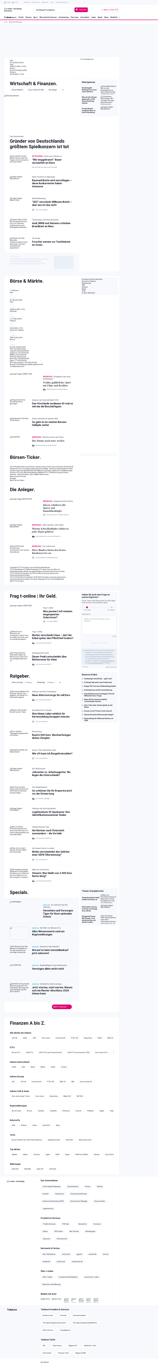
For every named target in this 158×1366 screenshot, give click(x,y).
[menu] (61, 10)
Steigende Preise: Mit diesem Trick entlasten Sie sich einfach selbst (89, 919)
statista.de (61, 1261)
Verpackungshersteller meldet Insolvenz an (91, 898)
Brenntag (13, 359)
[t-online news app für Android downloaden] (56, 1300)
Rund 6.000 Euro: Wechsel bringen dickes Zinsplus (51, 736)
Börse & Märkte (17, 90)
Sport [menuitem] (35, 17)
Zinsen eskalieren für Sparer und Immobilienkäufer (54, 508)
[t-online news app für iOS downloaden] (45, 1300)
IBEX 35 (110, 1038)
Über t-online (47, 1277)
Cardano (41, 1111)
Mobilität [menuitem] (113, 17)
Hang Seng (88, 1038)
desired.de (92, 1254)
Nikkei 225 (67, 1096)
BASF (58, 1154)
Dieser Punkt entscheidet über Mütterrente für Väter (49, 658)
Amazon (37, 1154)
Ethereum (66, 1111)
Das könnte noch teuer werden (48, 440)
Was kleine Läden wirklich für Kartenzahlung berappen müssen (51, 715)
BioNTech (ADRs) (81, 1154)
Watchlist (69, 1140)
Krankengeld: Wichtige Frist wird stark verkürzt (89, 90)
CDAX (25, 1038)
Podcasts (97, 1224)
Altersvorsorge (17, 682)
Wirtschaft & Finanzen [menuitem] (48, 17)
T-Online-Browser (49, 1224)
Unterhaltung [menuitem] (64, 17)
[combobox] (54, 10)
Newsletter (82, 1224)
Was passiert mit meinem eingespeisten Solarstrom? (57, 614)
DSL (44, 1346)
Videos (45, 1231)
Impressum (59, 1194)
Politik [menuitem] (21, 17)
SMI (72, 1082)
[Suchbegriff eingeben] (54, 10)
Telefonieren (57, 1346)
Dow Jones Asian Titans (21, 1096)
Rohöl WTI (46, 1125)
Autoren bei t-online (91, 1277)
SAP (83, 285)
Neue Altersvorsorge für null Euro (51, 695)
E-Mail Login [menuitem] (108, 10)
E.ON (83, 291)
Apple (48, 1154)
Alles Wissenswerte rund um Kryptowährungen (48, 933)
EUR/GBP (27, 1169)
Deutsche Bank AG (112, 1154)
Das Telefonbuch (49, 1254)
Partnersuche (62, 1239)
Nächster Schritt (99, 643)
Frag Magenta (65, 1330)
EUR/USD (52, 1169)
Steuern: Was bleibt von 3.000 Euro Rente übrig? (52, 875)
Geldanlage (41, 682)
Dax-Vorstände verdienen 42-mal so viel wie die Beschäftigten (52, 405)
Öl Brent (24, 1125)
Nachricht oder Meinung (51, 1284)
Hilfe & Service (48, 1330)
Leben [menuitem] (93, 17)
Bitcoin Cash (16, 1111)
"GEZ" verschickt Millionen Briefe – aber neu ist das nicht (52, 203)
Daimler (97, 1154)
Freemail (63, 1315)
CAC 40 (14, 1038)
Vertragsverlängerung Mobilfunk (85, 1323)
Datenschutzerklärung (108, 661)
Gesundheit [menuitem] (84, 17)
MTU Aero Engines (16, 362)
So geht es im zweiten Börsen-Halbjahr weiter (49, 423)
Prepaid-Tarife (63, 1353)
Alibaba (14, 1154)
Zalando (13, 351)
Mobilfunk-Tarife (90, 1346)
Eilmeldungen (90, 1231)
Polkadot (90, 1111)
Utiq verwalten (99, 1201)
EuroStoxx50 (60, 1038)
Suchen (82, 10)
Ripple (102, 1111)
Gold (13, 1125)
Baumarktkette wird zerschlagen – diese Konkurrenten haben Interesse (52, 183)
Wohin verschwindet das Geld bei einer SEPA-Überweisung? (50, 853)
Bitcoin (29, 1111)
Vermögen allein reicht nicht (48, 968)
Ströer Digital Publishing (51, 1186)
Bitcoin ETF (16, 1052)
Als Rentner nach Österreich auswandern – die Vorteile (48, 832)
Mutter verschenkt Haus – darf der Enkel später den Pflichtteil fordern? (52, 637)
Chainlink (53, 1111)
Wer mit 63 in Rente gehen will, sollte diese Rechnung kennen (89, 100)
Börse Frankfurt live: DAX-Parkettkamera (27, 1140)
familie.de (46, 1261)
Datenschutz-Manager (78, 1201)
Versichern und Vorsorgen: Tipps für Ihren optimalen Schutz (58, 913)
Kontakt (46, 1194)
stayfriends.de (77, 1261)
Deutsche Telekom (89, 281)
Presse (87, 1186)
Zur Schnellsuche (87, 59)
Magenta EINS (81, 1353)
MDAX (43, 1067)
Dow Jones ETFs (101, 1052)
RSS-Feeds (58, 1231)
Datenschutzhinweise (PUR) (53, 1201)
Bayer (12, 360)
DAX (34, 1038)
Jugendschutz (48, 1208)
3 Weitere (14, 290)
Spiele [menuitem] (100, 17)
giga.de (79, 1254)
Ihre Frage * (86, 614)
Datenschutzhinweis (111, 666)
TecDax (64, 1067)
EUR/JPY (40, 1169)
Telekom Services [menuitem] (61, 2)
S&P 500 (80, 1096)
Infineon (85, 287)
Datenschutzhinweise (79, 1194)
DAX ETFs (29, 1052)
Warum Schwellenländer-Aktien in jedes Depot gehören (50, 530)
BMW (12, 355)
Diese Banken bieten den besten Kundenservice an (49, 551)
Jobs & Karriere (72, 1186)
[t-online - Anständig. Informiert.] (19, 1181)
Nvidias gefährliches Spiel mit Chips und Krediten (57, 384)
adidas (12, 353)
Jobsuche (46, 1239)
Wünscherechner (85, 1140)
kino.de (105, 1254)
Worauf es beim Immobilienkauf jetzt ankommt (50, 952)
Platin (35, 1125)
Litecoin (78, 1111)
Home (5, 22)
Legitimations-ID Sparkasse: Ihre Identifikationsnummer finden (51, 813)
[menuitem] (7, 2)
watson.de (66, 1254)
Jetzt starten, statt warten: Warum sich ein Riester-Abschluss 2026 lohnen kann (52, 990)
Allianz (25, 1154)
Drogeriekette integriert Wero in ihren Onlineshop (89, 110)
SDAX (53, 1067)
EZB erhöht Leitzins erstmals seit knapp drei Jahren (89, 909)
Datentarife (47, 1353)
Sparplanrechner (54, 1140)
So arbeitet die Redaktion (68, 1277)
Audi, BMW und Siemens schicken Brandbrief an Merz (51, 225)
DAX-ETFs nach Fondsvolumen (50, 1052)
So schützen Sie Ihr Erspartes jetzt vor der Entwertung (52, 792)
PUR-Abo (65, 1224)
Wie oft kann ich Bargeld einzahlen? (52, 753)
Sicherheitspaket (79, 1315)
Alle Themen (74, 1231)
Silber (58, 1125)
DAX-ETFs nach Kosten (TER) (79, 1052)
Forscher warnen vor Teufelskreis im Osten (51, 243)
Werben (100, 1186)
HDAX (100, 1038)
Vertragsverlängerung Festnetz (54, 1323)
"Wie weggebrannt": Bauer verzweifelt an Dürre (47, 161)
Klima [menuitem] (106, 17)
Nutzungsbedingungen (95, 663)
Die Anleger (53, 90)
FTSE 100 (74, 1038)
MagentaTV (72, 1346)
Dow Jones (46, 1038)
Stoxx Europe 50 (86, 1082)
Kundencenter (48, 1315)
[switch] (63, 90)
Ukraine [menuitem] (28, 17)
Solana (112, 1111)
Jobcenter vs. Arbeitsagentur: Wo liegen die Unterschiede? (51, 774)
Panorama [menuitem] (75, 17)
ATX (13, 1082)
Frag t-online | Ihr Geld (36, 90)
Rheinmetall (86, 283)
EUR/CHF (15, 1169)
